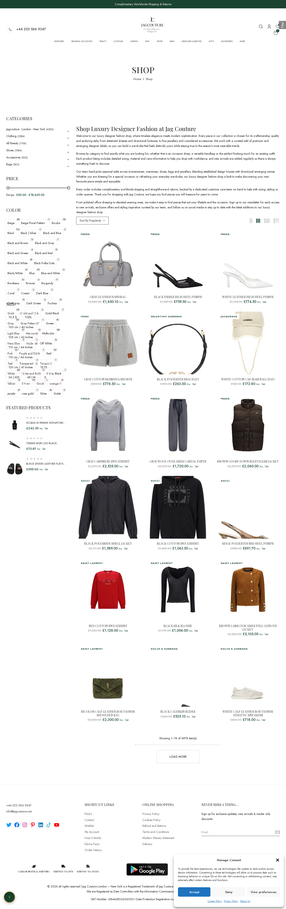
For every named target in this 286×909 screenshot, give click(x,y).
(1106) (22, 143)
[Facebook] (16, 824)
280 (18, 219)
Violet (57, 393)
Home (137, 79)
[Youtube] (56, 824)
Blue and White (50, 273)
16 (56, 249)
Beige (11, 223)
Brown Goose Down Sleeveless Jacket (248, 461)
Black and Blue (52, 233)
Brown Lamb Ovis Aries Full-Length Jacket (248, 627)
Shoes (10, 150)
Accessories (13, 157)
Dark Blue (42, 293)
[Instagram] (24, 824)
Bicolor (56, 223)
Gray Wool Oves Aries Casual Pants (178, 461)
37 (19, 389)
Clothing (11, 136)
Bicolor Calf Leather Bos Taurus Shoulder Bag (108, 713)
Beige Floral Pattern (33, 223)
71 (37, 323)
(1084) (18, 150)
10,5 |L (13, 317)
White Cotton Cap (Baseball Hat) (247, 379)
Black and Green (18, 253)
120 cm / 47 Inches (21, 367)
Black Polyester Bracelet (178, 379)
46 (36, 343)
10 (61, 299)
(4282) (50, 129)
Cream (25, 293)
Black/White (15, 273)
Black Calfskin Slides (177, 712)
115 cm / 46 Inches (20, 357)
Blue (32, 273)
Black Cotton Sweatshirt (178, 544)
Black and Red (44, 253)
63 (37, 333)
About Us (245, 901)
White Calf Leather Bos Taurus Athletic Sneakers (248, 713)
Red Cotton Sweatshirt (108, 626)
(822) (25, 157)
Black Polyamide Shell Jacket (108, 544)
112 (39, 373)
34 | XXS (14, 377)
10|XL (28, 317)
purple (11, 393)
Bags (9, 164)
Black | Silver (28, 233)
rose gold (27, 393)
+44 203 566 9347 (31, 29)
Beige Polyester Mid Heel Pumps (248, 544)
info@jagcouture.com (19, 811)
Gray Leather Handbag (108, 297)
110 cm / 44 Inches (20, 347)
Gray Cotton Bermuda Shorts (108, 379)
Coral (11, 293)
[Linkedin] (40, 824)
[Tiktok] (48, 824)
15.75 (43, 367)
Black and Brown (18, 243)
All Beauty (12, 143)
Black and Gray (44, 243)
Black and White (17, 263)
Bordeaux (13, 283)
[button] (278, 860)
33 (36, 353)
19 (23, 299)
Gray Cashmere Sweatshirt (108, 461)
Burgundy (47, 283)
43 (26, 269)
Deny (228, 892)
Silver (43, 393)
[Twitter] (9, 824)
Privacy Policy (231, 901)
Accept (194, 892)
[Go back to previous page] (9, 897)
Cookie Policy (215, 901)
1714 (18, 229)
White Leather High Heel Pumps (247, 297)
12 (32, 239)
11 (57, 279)
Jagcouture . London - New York (25, 129)
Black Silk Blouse (178, 626)
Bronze (30, 283)
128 (17, 309)
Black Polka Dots (44, 263)
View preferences (263, 892)
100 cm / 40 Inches (21, 327)
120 (64, 219)
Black (11, 233)
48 (31, 259)
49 (51, 389)
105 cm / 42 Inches (21, 337)
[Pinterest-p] (32, 824)
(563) (16, 164)
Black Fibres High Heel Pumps (178, 297)
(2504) (21, 136)
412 (38, 269)
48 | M (31, 377)
